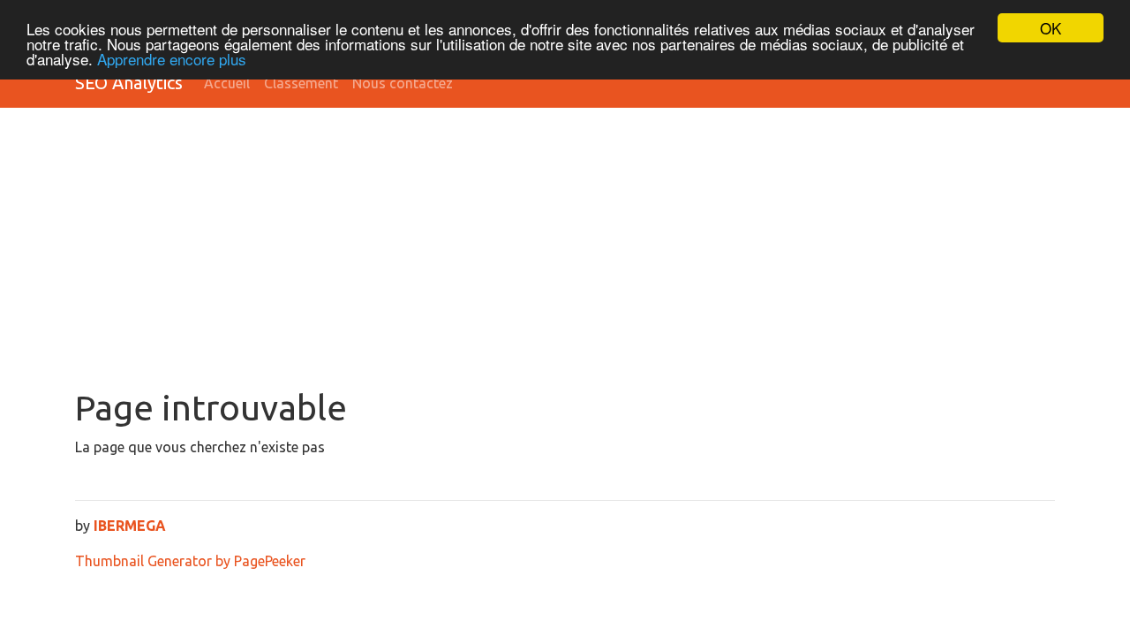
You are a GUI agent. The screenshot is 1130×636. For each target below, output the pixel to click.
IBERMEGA (130, 526)
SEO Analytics (129, 82)
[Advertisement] (565, 254)
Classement (301, 83)
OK (1050, 28)
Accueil (227, 83)
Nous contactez (402, 83)
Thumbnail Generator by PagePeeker (190, 561)
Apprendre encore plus (171, 59)
